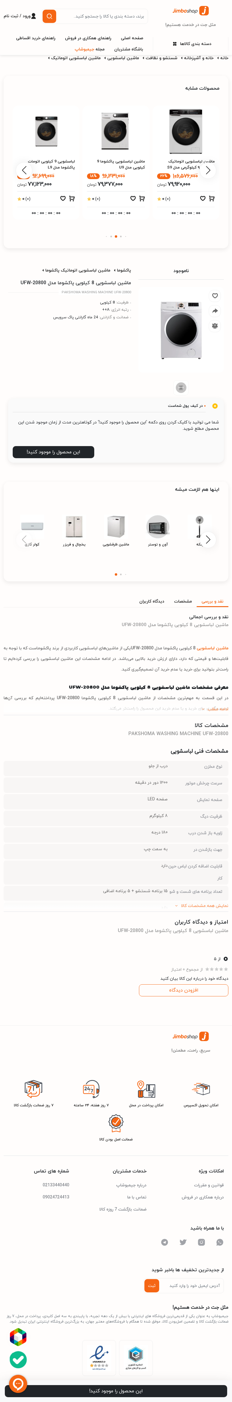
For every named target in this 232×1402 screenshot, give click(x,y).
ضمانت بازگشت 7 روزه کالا (123, 1209)
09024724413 (56, 1197)
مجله (90, 49)
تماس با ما (137, 1197)
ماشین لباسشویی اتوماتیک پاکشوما (77, 270)
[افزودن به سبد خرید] (212, 200)
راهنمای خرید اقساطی (35, 38)
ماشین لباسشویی (123, 58)
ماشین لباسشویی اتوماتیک (76, 58)
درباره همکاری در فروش (203, 1197)
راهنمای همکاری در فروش (88, 38)
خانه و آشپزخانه (199, 58)
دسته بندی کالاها (195, 44)
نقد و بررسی (212, 601)
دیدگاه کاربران (151, 601)
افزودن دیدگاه (183, 990)
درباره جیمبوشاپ (131, 1185)
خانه (224, 58)
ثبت (152, 1286)
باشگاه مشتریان (128, 49)
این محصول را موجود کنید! (53, 452)
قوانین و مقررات (209, 1185)
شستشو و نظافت (161, 58)
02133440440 (56, 1185)
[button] (125, 236)
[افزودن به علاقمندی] (203, 200)
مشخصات (183, 601)
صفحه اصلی (132, 38)
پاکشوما (124, 270)
